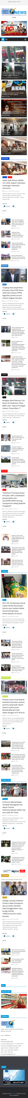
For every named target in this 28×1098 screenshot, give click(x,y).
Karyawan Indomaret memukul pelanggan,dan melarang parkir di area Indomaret (18, 450)
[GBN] (8, 1020)
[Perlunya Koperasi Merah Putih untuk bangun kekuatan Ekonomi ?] (5, 962)
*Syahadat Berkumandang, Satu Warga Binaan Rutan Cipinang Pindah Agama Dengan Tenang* (18, 860)
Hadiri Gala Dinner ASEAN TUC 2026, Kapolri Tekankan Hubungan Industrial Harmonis (12, 150)
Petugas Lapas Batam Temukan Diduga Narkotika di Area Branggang (13, 94)
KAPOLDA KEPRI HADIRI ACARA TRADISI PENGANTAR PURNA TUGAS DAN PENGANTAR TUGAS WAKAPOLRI (18, 246)
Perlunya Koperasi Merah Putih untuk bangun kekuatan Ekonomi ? (18, 961)
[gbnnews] (3, 39)
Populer (10, 177)
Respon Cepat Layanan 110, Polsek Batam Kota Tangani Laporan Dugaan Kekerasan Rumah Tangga (13, 131)
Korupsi (4, 284)
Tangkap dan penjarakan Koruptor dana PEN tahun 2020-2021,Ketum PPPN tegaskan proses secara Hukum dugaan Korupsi (13, 293)
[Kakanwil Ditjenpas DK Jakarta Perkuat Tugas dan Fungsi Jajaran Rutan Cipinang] (5, 440)
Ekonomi (4, 897)
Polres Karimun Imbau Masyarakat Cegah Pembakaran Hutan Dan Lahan (13, 112)
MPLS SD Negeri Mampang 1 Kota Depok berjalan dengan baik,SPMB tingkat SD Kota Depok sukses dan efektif (18, 757)
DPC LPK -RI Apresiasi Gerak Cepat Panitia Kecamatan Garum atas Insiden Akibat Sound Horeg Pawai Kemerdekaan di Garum (13, 608)
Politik (4, 490)
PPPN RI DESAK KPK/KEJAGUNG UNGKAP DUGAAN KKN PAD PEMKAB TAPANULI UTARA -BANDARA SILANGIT (18, 461)
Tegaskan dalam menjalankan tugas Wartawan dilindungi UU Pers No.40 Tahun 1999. (17, 235)
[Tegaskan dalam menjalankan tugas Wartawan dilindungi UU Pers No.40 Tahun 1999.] (5, 236)
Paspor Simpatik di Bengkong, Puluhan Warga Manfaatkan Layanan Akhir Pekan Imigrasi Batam (18, 669)
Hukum (4, 397)
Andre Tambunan (15, 78)
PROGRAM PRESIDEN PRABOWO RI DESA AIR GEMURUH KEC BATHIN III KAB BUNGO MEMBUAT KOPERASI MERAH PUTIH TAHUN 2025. (18, 972)
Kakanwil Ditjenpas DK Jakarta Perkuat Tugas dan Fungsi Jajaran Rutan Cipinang (18, 439)
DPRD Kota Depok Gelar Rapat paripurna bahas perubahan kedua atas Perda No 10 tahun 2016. (18, 563)
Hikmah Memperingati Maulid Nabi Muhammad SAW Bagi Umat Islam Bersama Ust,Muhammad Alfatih (18, 657)
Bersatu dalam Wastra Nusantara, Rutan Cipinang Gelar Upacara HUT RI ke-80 (18, 257)
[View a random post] (25, 39)
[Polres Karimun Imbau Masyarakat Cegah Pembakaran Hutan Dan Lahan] (14, 109)
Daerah (4, 70)
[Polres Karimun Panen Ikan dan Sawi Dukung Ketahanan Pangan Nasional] (5, 953)
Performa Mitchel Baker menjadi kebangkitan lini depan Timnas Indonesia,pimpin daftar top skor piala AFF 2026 (13, 807)
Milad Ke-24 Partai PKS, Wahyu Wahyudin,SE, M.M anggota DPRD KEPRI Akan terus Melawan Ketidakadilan (18, 539)
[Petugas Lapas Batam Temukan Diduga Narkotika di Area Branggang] (14, 90)
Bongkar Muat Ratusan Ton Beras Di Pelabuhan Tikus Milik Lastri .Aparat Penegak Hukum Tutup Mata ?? (13, 405)
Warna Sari (5, 799)
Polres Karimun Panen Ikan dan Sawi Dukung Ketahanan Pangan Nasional (19, 951)
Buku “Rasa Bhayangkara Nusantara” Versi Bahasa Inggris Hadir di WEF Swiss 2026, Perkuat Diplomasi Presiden (18, 223)
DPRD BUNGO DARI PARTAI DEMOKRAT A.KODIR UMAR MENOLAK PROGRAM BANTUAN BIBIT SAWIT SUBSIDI (18, 551)
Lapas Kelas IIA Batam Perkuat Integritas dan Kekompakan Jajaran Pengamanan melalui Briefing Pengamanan (13, 74)
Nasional (5, 177)
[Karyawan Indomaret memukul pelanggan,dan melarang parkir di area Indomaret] (5, 451)
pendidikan (5, 696)
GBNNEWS (13, 1094)
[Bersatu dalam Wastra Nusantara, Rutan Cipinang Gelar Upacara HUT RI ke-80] (5, 258)
